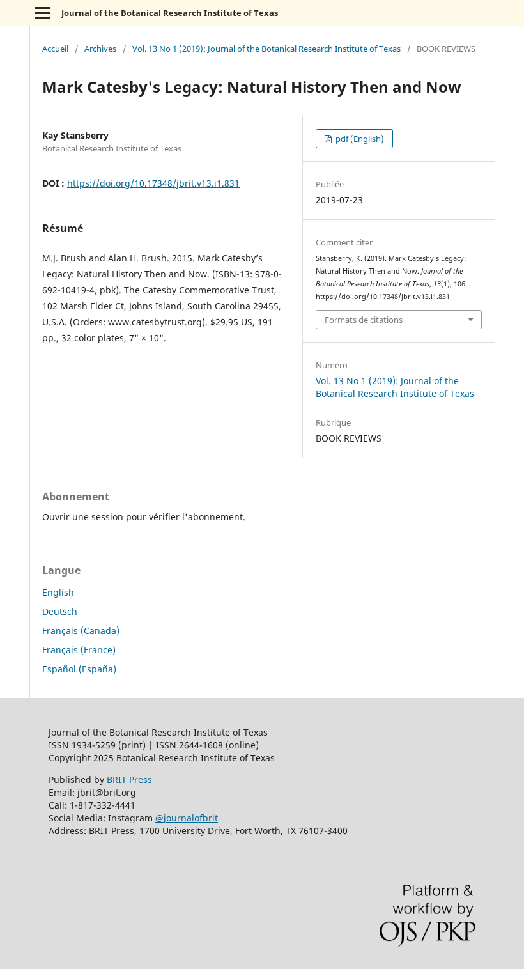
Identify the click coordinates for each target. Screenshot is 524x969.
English (58, 592)
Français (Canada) (80, 630)
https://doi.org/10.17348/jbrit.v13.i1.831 (153, 183)
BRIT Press (129, 779)
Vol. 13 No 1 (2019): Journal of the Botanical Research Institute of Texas (266, 48)
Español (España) (79, 669)
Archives (100, 48)
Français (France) (79, 650)
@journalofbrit (186, 818)
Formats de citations (364, 319)
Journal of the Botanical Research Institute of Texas (169, 13)
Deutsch (59, 611)
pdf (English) (359, 138)
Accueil (55, 48)
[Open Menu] (42, 13)
